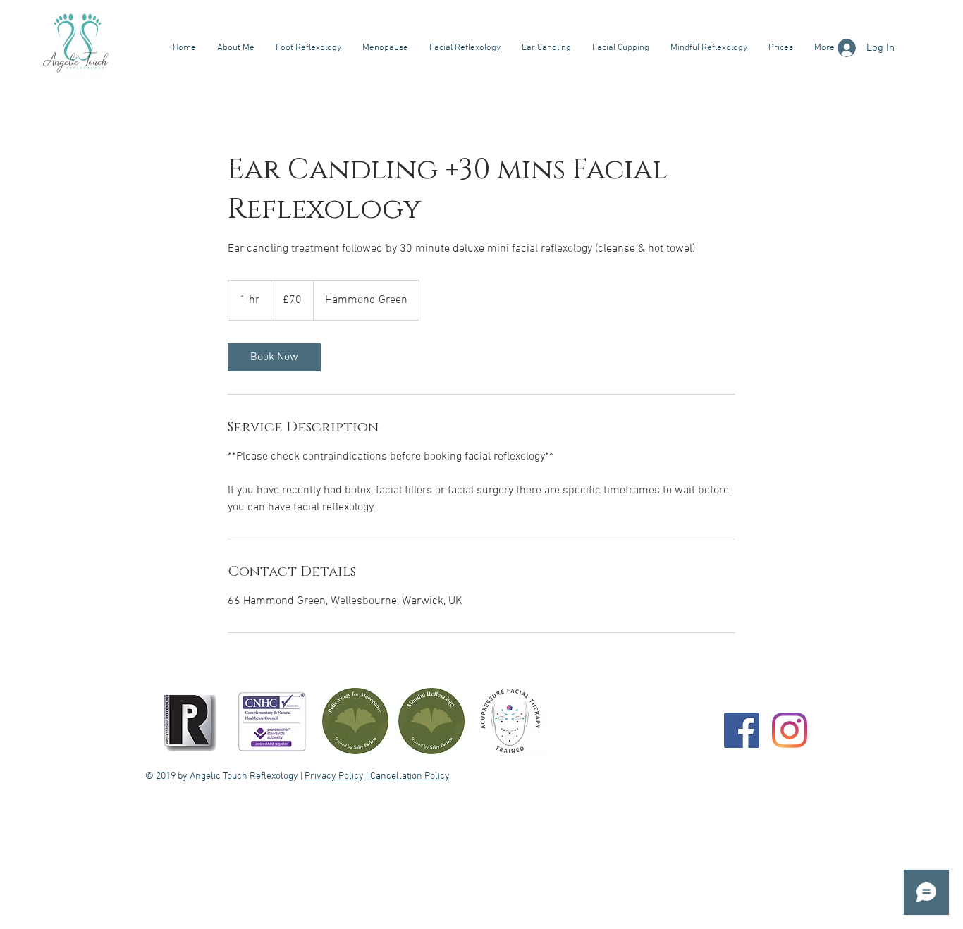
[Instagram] (789, 730)
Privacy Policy (334, 776)
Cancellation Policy (410, 776)
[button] (308, 48)
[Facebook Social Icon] (741, 730)
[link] (274, 357)
